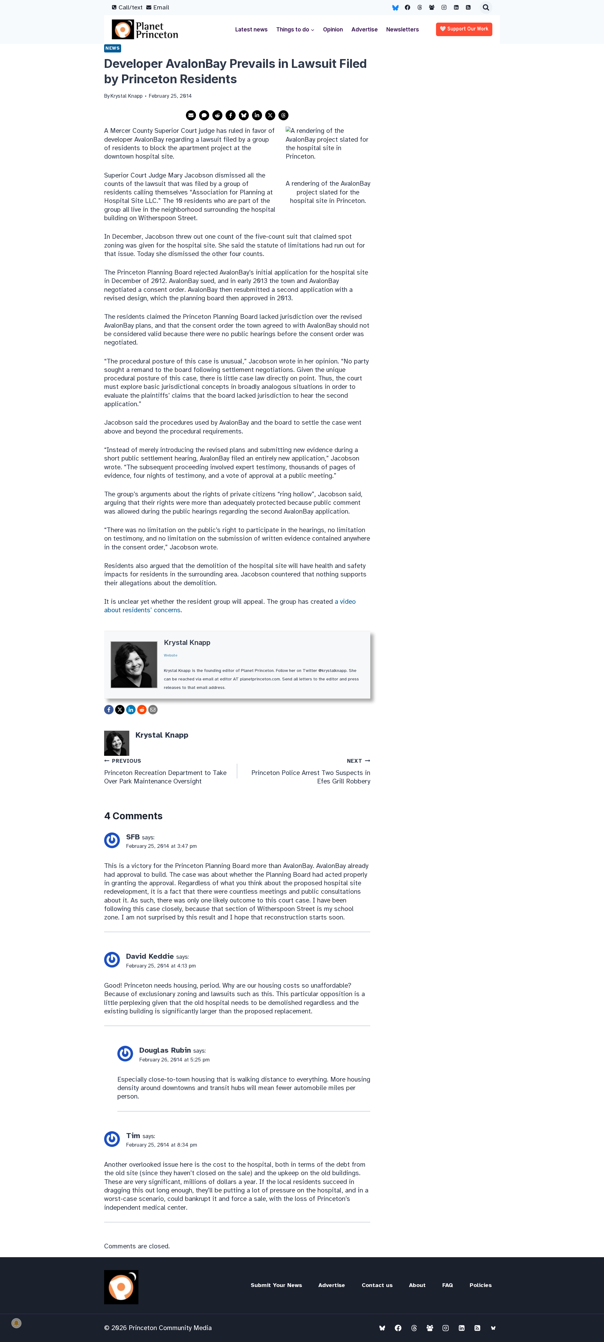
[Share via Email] (191, 115)
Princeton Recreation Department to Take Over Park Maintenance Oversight (165, 771)
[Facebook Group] (432, 7)
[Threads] (419, 7)
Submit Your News (276, 1285)
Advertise (364, 29)
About (417, 1285)
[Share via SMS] (204, 115)
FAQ (447, 1285)
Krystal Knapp (187, 642)
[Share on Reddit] (217, 115)
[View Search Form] (486, 7)
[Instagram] (444, 7)
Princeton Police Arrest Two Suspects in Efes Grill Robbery (310, 771)
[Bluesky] (395, 7)
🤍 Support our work (464, 29)
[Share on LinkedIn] (257, 115)
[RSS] (468, 7)
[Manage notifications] (16, 1323)
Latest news (251, 29)
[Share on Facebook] (231, 115)
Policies (481, 1285)
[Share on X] (270, 115)
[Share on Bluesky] (244, 115)
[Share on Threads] (283, 115)
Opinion (333, 29)
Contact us (377, 1285)
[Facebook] (407, 7)
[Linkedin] (456, 7)
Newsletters (402, 29)
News (112, 48)
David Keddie (150, 956)
